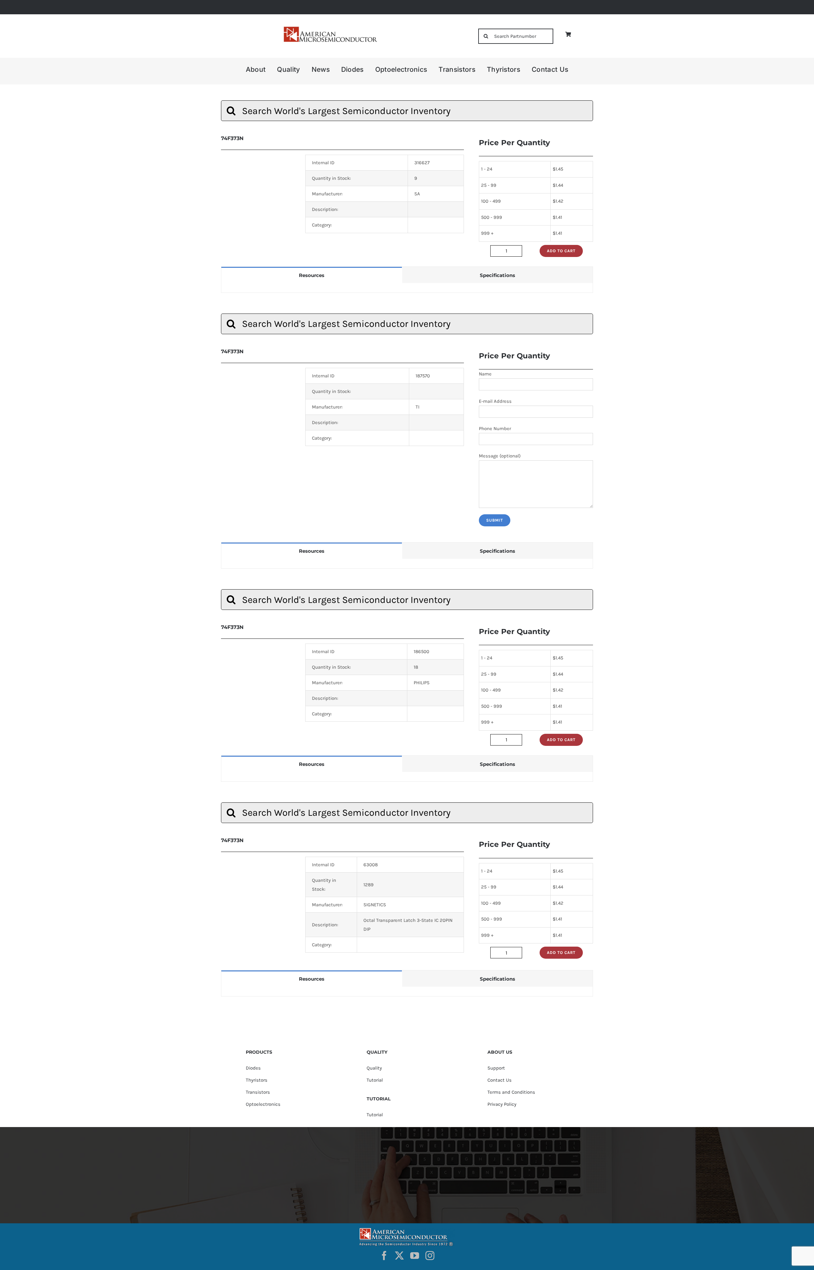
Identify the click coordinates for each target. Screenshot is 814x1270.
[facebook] (384, 1255)
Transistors (258, 1092)
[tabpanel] (407, 288)
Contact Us (499, 1080)
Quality (374, 1068)
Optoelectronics (263, 1104)
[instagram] (429, 1255)
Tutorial (375, 1080)
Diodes (253, 1068)
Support (496, 1068)
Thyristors (256, 1080)
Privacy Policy (501, 1104)
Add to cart (561, 250)
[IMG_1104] (329, 28)
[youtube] (414, 1255)
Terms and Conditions (511, 1092)
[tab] (311, 275)
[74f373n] (258, 906)
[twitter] (399, 1255)
